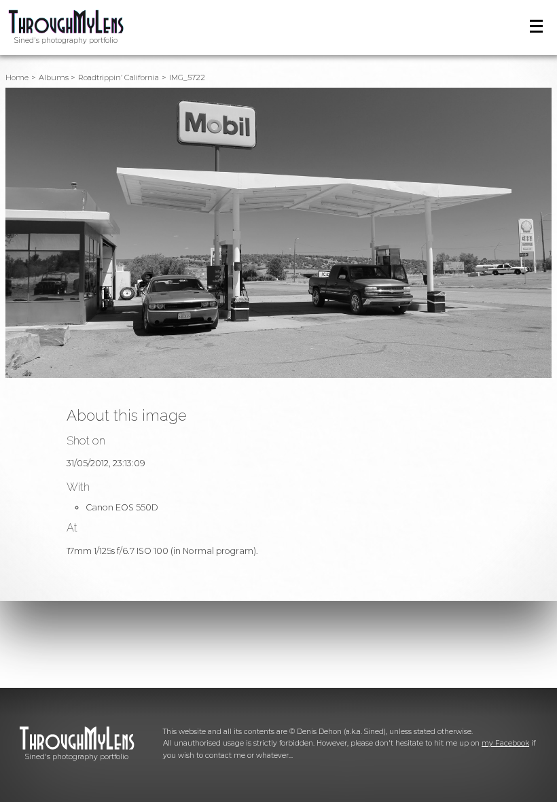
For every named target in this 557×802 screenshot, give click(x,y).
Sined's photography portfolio (66, 40)
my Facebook (505, 743)
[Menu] (536, 26)
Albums (54, 77)
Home (17, 77)
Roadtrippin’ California (118, 77)
